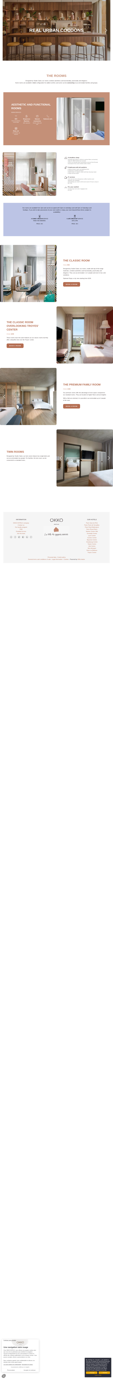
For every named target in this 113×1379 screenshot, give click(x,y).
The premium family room (82, 384)
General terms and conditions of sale (39, 559)
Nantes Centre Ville (92, 531)
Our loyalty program (21, 527)
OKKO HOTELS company (21, 523)
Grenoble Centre (92, 533)
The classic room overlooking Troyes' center (23, 326)
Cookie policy (61, 557)
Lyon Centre (92, 535)
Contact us (21, 525)
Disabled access (21, 531)
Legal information (57, 559)
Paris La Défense (92, 550)
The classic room (76, 260)
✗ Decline (104, 1372)
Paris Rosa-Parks (91, 529)
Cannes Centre (92, 537)
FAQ (21, 529)
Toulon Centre (92, 544)
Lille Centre (91, 546)
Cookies (66, 559)
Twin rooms (15, 451)
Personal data (52, 557)
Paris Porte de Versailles (91, 525)
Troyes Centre (92, 552)
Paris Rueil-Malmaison (92, 527)
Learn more (98, 1375)
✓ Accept (91, 1372)
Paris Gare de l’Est (92, 523)
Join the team (21, 533)
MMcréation (81, 559)
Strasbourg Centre (92, 542)
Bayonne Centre (92, 540)
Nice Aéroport (92, 548)
